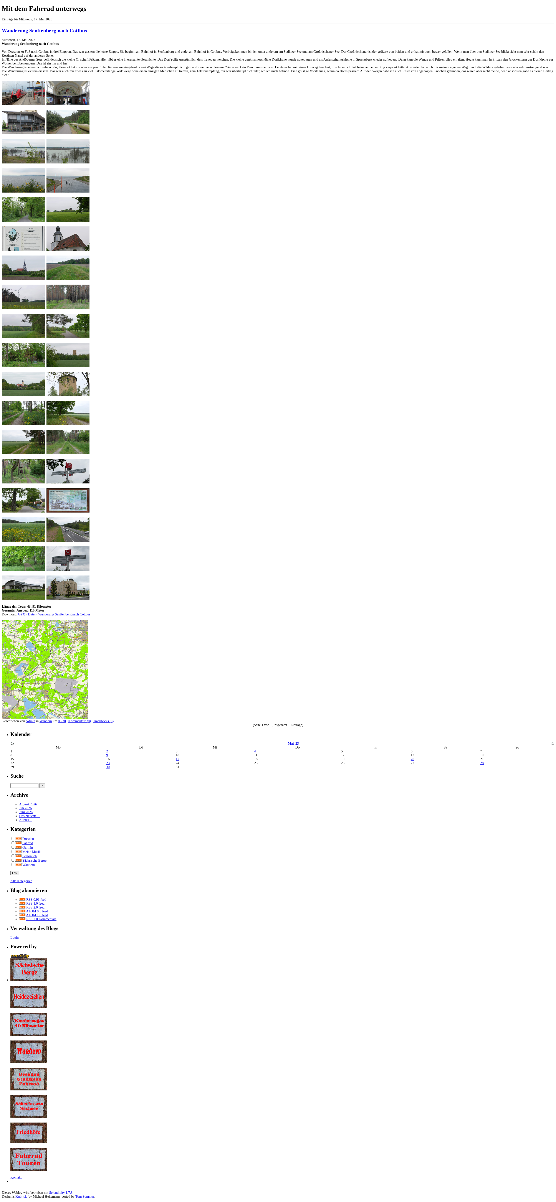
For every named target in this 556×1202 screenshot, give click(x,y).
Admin (30, 721)
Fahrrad (27, 843)
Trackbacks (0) (103, 721)
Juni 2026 (26, 812)
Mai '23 (293, 743)
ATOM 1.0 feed (37, 915)
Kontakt (16, 1177)
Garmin (27, 847)
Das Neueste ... (29, 816)
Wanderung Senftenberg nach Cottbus (44, 30)
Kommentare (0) (79, 721)
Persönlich (29, 856)
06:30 (62, 721)
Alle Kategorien (21, 881)
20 (412, 759)
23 (108, 763)
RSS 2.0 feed (35, 907)
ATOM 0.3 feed (37, 911)
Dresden (28, 839)
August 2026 (28, 804)
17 (177, 759)
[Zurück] (12, 743)
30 (108, 767)
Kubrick (21, 1196)
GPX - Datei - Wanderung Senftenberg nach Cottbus (54, 614)
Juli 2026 (25, 808)
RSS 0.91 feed (36, 899)
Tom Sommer (84, 1196)
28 (482, 763)
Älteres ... (25, 820)
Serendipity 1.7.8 (61, 1192)
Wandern (46, 721)
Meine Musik (31, 852)
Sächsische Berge (34, 860)
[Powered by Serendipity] (21, 957)
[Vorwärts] (552, 743)
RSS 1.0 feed (35, 903)
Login (14, 937)
